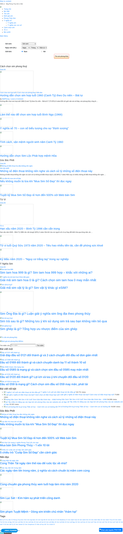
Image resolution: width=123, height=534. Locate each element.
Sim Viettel (20, 524)
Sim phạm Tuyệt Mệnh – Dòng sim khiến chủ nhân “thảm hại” (38, 511)
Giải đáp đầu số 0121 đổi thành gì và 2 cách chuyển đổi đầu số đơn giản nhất (49, 355)
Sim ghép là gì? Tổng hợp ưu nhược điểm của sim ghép (38, 329)
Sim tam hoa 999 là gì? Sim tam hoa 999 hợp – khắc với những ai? (46, 272)
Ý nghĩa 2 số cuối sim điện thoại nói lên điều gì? (58, 392)
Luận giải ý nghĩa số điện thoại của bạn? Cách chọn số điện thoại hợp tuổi (87, 395)
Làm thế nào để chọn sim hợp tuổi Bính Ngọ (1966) (31, 114)
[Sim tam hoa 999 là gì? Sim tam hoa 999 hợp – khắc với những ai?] (6, 269)
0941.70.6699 (11, 530)
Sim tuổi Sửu (83, 522)
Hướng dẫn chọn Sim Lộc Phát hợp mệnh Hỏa (28, 155)
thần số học (41, 524)
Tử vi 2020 (51, 524)
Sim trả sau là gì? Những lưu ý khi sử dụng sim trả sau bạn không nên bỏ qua (53, 321)
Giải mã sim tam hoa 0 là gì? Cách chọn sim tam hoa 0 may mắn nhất (48, 280)
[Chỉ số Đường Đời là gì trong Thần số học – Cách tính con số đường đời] (31, 407)
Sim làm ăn (52, 520)
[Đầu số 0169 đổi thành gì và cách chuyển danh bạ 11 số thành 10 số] (10, 360)
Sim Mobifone (62, 520)
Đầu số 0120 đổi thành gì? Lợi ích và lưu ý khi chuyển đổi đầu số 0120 (44, 377)
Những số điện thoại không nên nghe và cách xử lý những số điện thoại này (46, 171)
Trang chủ (7, 9)
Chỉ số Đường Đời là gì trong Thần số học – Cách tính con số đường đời (84, 407)
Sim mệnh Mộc (96, 520)
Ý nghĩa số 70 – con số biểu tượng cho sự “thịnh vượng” (34, 128)
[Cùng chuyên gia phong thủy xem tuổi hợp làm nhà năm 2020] (6, 478)
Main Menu (4, 36)
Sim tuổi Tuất (115, 522)
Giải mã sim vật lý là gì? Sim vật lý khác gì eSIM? (34, 287)
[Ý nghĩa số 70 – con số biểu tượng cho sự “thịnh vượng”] (6, 122)
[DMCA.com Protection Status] (6, 533)
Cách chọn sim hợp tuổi (8, 92)
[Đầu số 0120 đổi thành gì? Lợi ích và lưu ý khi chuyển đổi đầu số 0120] (10, 374)
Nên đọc (39, 92)
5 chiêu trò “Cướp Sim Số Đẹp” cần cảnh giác (28, 452)
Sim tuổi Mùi (62, 522)
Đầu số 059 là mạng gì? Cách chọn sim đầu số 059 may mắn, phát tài (44, 384)
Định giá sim (8, 16)
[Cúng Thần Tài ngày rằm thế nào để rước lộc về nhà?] (9, 460)
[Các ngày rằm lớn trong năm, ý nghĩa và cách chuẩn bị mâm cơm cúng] (10, 468)
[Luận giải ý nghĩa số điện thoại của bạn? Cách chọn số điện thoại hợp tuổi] (31, 395)
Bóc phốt (7, 32)
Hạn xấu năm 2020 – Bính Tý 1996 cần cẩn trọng (30, 228)
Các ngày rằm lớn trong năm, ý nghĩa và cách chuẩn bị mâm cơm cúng (45, 470)
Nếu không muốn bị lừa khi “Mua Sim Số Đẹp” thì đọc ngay (35, 181)
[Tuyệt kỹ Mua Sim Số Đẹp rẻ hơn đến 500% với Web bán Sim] (6, 189)
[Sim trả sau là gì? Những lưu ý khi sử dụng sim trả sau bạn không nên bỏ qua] (6, 318)
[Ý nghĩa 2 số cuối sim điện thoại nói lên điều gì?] (22, 392)
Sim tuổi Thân (93, 522)
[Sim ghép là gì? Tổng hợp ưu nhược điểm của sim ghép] (5, 326)
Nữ (44, 51)
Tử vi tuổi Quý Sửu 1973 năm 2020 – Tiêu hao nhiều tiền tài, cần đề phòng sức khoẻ (51, 245)
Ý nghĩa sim (12, 23)
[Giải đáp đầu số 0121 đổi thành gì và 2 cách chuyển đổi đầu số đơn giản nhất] (10, 352)
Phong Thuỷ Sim (20, 520)
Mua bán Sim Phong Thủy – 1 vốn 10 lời (24, 445)
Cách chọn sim (9, 27)
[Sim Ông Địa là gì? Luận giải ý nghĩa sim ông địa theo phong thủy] (16, 301)
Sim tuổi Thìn (104, 522)
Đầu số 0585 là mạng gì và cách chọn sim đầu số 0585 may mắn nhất (44, 369)
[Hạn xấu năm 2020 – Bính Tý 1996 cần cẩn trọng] (16, 214)
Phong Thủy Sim (10, 18)
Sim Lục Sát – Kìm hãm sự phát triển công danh (30, 498)
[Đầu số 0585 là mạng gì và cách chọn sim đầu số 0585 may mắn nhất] (12, 367)
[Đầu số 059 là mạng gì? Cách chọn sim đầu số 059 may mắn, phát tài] (9, 381)
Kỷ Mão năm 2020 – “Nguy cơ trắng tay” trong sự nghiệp (34, 259)
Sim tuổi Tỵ (10, 524)
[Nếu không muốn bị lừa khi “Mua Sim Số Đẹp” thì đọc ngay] (10, 178)
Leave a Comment (17, 99)
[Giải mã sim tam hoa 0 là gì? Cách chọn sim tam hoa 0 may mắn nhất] (14, 277)
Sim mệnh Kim (85, 520)
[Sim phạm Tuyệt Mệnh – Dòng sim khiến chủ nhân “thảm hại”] (6, 505)
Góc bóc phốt (4, 168)
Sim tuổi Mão (51, 522)
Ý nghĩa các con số (15, 25)
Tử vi (5, 30)
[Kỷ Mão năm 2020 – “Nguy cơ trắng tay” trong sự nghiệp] (6, 253)
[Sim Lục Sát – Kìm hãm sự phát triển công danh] (6, 492)
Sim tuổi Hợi (41, 522)
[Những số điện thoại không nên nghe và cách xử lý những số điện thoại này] (16, 166)
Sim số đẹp (10, 522)
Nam (25, 51)
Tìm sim (7, 14)
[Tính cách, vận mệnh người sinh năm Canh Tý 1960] (6, 136)
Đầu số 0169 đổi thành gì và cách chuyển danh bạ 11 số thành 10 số (43, 362)
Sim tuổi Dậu (31, 522)
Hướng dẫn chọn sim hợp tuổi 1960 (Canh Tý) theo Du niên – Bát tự (41, 95)
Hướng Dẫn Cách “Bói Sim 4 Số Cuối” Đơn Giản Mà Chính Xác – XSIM (81, 399)
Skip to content (5, 1)
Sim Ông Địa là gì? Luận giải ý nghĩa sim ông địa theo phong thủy (45, 313)
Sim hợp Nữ (42, 520)
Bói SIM (6, 11)
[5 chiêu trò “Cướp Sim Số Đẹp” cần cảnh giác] (16, 450)
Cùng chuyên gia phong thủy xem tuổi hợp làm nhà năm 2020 (39, 484)
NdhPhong (5, 99)
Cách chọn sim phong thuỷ (26, 92)
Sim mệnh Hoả (73, 520)
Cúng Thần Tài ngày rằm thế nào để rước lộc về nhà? (33, 463)
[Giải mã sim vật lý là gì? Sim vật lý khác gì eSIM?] (6, 284)
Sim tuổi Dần (20, 522)
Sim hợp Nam (32, 520)
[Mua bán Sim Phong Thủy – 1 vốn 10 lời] (19, 442)
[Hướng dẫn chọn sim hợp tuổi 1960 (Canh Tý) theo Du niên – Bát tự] (16, 81)
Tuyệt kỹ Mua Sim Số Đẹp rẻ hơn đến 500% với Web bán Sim (37, 195)
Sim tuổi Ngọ (72, 522)
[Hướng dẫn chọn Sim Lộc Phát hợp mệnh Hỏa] (6, 149)
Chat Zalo (117, 530)
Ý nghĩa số (8, 20)
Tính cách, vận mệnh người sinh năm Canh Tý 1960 (31, 141)
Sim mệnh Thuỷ (109, 520)
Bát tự (3, 520)
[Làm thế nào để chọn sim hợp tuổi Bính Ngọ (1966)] (6, 108)
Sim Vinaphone (30, 524)
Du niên (9, 520)
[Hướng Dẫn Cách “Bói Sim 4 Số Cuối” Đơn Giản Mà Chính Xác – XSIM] (30, 399)
